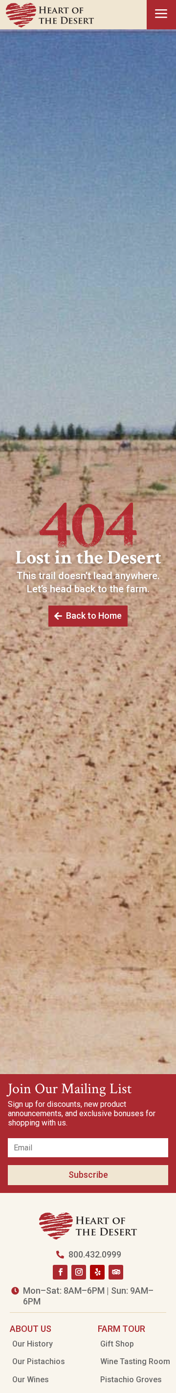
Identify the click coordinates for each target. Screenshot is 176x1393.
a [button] (161, 14)
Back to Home (94, 615)
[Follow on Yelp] (97, 1272)
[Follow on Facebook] (60, 1272)
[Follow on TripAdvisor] (116, 1272)
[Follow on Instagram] (78, 1272)
